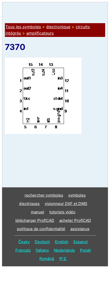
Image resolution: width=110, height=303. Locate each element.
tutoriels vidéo (62, 212)
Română (46, 258)
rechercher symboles (44, 195)
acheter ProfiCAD (75, 220)
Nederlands (64, 250)
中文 (63, 258)
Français (23, 250)
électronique (58, 26)
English (61, 241)
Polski (85, 250)
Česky (24, 241)
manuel (37, 212)
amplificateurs (40, 33)
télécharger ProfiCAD (34, 220)
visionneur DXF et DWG (66, 203)
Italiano (42, 250)
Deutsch (42, 241)
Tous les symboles (23, 26)
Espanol (80, 241)
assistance (80, 228)
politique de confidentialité (41, 228)
